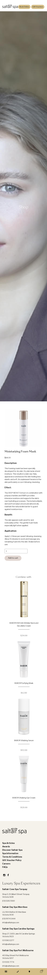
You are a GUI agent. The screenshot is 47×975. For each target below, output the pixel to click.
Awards (6, 846)
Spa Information (10, 853)
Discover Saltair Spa (12, 850)
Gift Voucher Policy (11, 860)
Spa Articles (8, 843)
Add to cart (13, 558)
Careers (6, 863)
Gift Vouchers (38, 7)
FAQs (5, 867)
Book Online (24, 7)
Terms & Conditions (12, 857)
